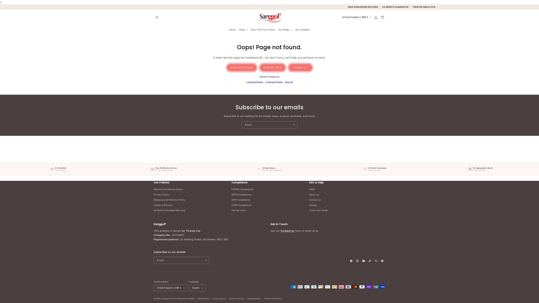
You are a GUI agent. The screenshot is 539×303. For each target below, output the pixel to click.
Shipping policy (254, 299)
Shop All (289, 82)
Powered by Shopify (186, 299)
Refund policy (204, 299)
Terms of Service (163, 205)
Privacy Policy (162, 194)
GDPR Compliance (241, 194)
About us (314, 194)
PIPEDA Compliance (242, 189)
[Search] (157, 17)
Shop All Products (242, 67)
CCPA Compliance (241, 205)
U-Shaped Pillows (274, 82)
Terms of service (236, 299)
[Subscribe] (293, 125)
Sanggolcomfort (169, 299)
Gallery (313, 205)
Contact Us (300, 67)
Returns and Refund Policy (168, 189)
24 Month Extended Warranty (170, 210)
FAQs (312, 189)
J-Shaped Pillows (254, 82)
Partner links (238, 210)
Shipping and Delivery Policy (169, 199)
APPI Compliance (240, 199)
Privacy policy (219, 299)
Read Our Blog (273, 67)
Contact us (315, 199)
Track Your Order (318, 210)
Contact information (273, 299)
